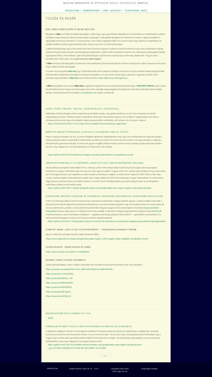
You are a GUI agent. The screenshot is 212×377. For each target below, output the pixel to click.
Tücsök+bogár (132, 10)
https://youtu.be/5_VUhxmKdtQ (59, 274)
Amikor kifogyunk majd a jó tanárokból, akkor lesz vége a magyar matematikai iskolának (94, 163)
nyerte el (120, 331)
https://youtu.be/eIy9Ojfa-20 (58, 296)
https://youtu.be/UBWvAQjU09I (59, 283)
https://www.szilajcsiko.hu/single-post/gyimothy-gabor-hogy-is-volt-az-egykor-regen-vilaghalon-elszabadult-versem (97, 239)
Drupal (143, 368)
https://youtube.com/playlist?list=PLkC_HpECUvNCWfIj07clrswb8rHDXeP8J (79, 269)
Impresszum (52, 368)
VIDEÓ (50, 318)
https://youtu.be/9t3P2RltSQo (59, 287)
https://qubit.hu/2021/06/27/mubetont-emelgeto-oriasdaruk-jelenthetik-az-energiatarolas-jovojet (90, 155)
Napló (144, 10)
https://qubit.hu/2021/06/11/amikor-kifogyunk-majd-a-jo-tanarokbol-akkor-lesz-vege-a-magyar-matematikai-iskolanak (99, 188)
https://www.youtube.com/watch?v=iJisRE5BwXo (68, 252)
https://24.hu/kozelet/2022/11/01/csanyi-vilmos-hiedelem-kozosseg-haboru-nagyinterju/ (87, 123)
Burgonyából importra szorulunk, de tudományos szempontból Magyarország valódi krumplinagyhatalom (104, 196)
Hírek (105, 10)
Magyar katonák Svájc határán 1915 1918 (68, 313)
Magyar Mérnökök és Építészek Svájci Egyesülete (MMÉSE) (106, 3)
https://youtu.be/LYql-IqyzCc (58, 292)
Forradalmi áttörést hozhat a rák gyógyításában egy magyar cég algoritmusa (89, 326)
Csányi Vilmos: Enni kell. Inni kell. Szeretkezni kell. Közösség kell (82, 109)
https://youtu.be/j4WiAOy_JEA (59, 278)
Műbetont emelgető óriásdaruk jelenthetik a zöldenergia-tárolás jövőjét (87, 132)
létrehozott (157, 211)
